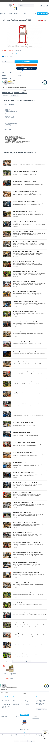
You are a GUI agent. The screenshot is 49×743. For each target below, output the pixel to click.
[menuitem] (26, 5)
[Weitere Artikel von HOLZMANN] (42, 21)
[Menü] (47, 731)
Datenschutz (27, 703)
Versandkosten (20, 716)
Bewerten (20, 72)
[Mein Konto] (44, 5)
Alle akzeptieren (23, 741)
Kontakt (14, 700)
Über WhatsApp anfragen (21, 92)
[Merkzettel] (41, 5)
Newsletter (26, 698)
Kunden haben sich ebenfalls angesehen (21, 661)
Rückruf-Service (27, 701)
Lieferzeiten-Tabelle (36, 718)
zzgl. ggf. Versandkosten (17, 53)
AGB (14, 706)
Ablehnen (16, 741)
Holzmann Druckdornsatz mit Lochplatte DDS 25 (10, 674)
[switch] (45, 738)
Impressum (26, 704)
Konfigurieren (32, 741)
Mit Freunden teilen (8, 92)
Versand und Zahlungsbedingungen (17, 702)
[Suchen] (32, 5)
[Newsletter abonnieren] (46, 709)
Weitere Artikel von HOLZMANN (10, 154)
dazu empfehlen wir (7, 661)
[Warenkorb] (47, 5)
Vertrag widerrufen (24, 714)
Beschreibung (5, 95)
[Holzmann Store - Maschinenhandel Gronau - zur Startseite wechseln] (7, 7)
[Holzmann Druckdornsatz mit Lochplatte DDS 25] (9, 668)
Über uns (26, 700)
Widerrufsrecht (16, 704)
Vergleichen (5, 72)
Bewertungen (14, 95)
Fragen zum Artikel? (8, 153)
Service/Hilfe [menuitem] (44, 1)
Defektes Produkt (16, 698)
